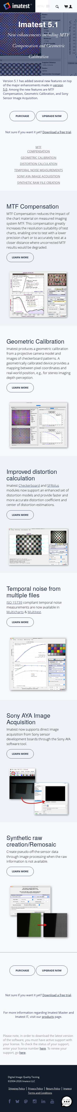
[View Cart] (66, 6)
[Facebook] (9, 1102)
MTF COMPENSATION (38, 149)
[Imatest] (17, 5)
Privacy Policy (35, 1088)
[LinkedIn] (43, 1102)
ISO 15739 (14, 602)
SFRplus (53, 485)
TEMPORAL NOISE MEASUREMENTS (38, 170)
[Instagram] (34, 1102)
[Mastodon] (25, 1102)
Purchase (22, 116)
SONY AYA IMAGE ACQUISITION (38, 176)
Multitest (34, 612)
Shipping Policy (16, 1088)
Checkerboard (29, 485)
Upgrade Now (52, 116)
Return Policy (53, 1088)
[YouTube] (52, 1102)
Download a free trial (56, 132)
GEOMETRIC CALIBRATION (38, 158)
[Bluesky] (17, 1102)
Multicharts (15, 612)
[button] (66, 1101)
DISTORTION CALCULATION (38, 164)
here (43, 1048)
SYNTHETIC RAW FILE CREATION (38, 183)
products (48, 1017)
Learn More (20, 257)
